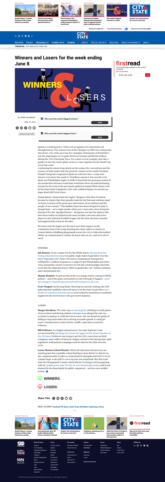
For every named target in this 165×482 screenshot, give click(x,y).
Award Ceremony (105, 450)
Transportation (54, 469)
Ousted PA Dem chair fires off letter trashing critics (78, 406)
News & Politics (38, 442)
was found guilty (78, 310)
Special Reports (98, 43)
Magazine (114, 43)
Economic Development (40, 457)
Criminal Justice (55, 445)
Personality (42, 43)
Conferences (103, 445)
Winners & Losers (72, 447)
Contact (119, 447)
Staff (118, 445)
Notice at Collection (96, 29)
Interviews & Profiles (72, 445)
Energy (52, 455)
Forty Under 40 (71, 462)
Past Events (103, 452)
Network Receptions (105, 447)
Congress (36, 455)
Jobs (35, 464)
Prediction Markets (131, 43)
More (145, 43)
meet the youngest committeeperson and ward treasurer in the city (74, 280)
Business (53, 450)
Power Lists (58, 43)
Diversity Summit (72, 455)
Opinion (71, 43)
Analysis (36, 445)
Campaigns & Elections (40, 450)
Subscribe (86, 455)
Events (84, 43)
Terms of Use (120, 452)
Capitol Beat (37, 452)
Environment (53, 457)
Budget (52, 447)
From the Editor (88, 445)
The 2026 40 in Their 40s (36, 46)
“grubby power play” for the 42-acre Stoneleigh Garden (72, 365)
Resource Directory (90, 461)
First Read (87, 447)
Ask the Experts (38, 447)
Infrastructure (54, 464)
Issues (86, 457)
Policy (29, 43)
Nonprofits (37, 472)
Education (53, 452)
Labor (35, 467)
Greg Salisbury (26, 117)
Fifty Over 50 (70, 460)
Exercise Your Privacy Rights (141, 29)
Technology (53, 467)
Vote (100, 122)
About (119, 442)
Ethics (35, 460)
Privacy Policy (120, 450)
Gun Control (53, 460)
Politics (19, 43)
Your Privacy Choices (114, 29)
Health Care (53, 462)
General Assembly (39, 462)
